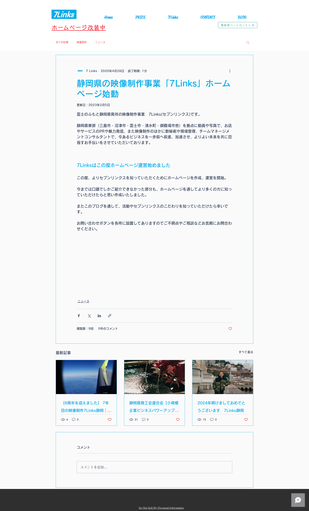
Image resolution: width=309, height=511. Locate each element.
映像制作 (82, 42)
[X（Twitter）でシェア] (89, 316)
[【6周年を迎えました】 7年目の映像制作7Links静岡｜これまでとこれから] (86, 377)
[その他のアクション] (229, 70)
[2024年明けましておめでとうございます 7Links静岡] (222, 377)
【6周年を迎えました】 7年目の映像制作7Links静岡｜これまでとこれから (86, 407)
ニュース (100, 42)
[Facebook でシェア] (79, 316)
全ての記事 (62, 42)
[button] (248, 42)
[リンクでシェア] (110, 316)
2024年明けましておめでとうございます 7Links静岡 (221, 406)
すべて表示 (246, 352)
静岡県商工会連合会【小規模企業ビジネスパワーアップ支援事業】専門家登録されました (153, 407)
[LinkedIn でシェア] (99, 316)
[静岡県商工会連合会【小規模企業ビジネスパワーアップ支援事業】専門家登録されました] (154, 377)
